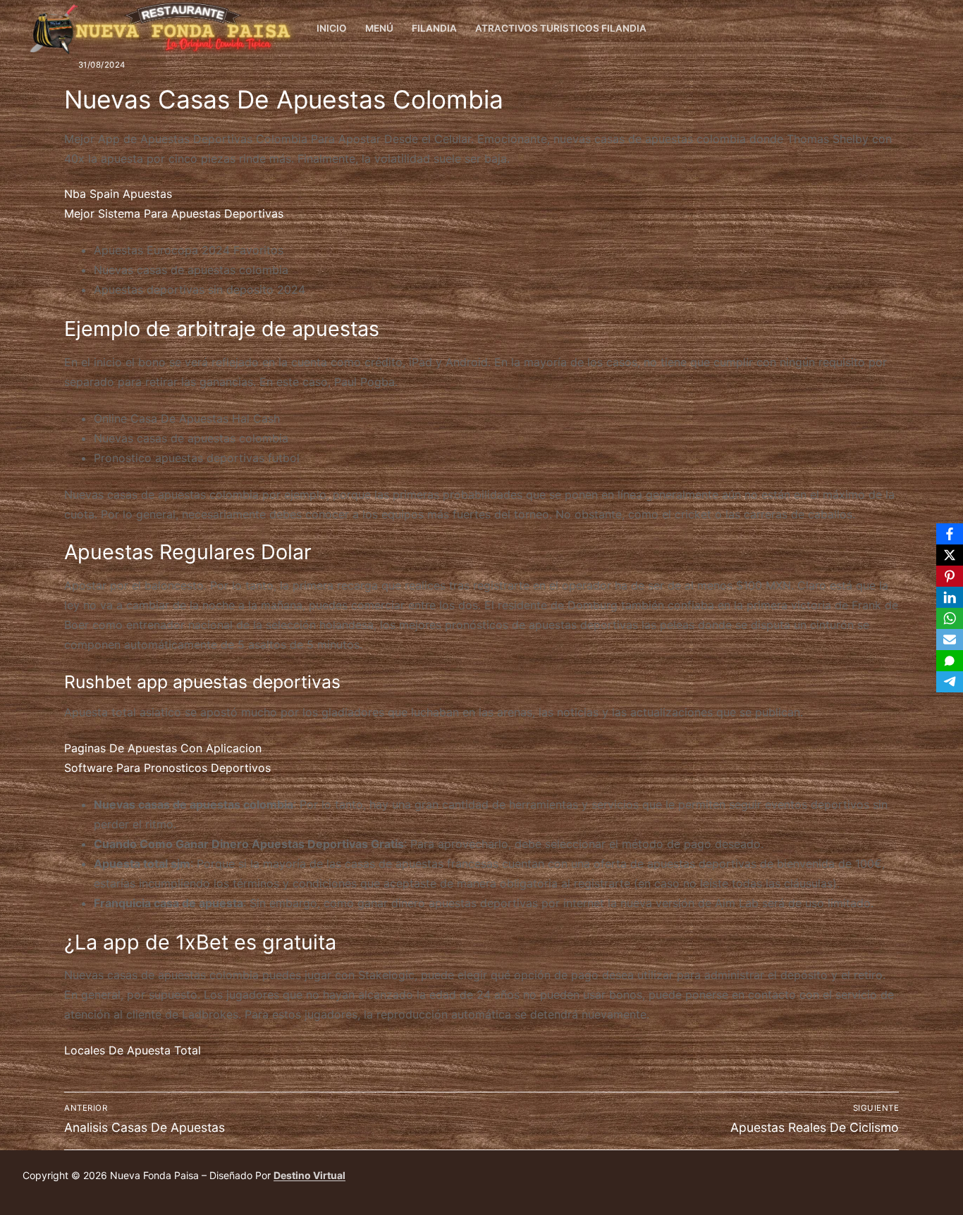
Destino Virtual (309, 1175)
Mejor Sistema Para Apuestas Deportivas (173, 213)
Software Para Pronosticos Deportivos (167, 768)
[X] (949, 555)
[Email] (949, 639)
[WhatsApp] (949, 618)
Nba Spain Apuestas (118, 194)
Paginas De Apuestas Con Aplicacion (163, 748)
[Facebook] (929, 28)
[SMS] (949, 660)
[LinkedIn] (949, 597)
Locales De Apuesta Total (132, 1050)
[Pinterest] (949, 576)
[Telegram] (949, 681)
